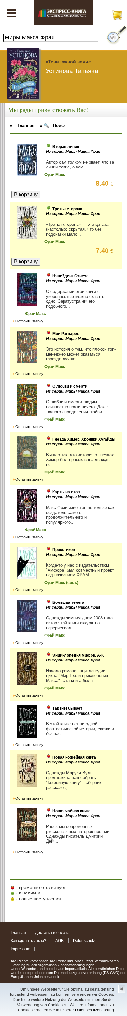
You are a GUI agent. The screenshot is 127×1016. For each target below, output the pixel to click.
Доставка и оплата (52, 932)
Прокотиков (63, 549)
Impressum (20, 949)
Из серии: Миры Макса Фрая (73, 151)
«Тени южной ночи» (68, 61)
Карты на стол (66, 492)
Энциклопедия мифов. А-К (78, 655)
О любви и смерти (69, 386)
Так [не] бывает (67, 708)
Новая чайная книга (71, 811)
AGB (59, 940)
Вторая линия (65, 146)
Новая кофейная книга (74, 757)
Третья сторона (67, 209)
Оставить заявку (29, 321)
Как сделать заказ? (28, 940)
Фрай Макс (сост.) (61, 583)
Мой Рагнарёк (65, 333)
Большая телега (68, 602)
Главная (18, 932)
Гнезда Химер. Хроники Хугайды (83, 439)
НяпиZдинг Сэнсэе (70, 276)
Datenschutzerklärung (94, 1010)
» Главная (22, 125)
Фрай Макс (54, 175)
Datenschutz (84, 940)
